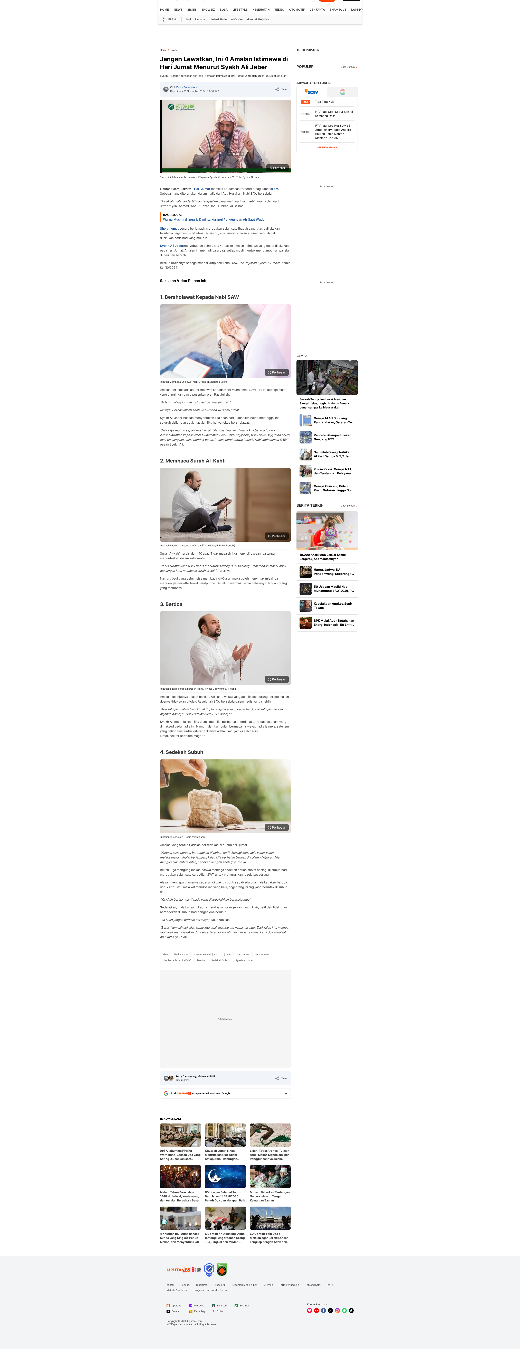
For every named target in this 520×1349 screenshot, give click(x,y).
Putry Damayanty (186, 87)
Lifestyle (240, 9)
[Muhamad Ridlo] (171, 1078)
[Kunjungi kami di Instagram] (337, 1310)
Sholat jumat (169, 228)
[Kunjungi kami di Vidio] (309, 1310)
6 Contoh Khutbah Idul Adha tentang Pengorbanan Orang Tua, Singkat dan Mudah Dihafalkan (225, 1238)
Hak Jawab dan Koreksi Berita (210, 1290)
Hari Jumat (202, 189)
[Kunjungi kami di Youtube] (316, 1310)
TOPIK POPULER (307, 50)
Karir (330, 1285)
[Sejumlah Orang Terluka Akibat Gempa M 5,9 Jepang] (306, 454)
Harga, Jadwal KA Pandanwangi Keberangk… (334, 572)
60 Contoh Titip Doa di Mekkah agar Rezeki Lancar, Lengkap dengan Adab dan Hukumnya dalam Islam (269, 1238)
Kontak (170, 1285)
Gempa (302, 356)
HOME (164, 9)
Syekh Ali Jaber (171, 246)
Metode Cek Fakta (177, 1290)
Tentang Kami (313, 1285)
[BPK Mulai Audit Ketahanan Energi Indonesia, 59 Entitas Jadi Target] (306, 623)
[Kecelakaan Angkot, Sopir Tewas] (306, 606)
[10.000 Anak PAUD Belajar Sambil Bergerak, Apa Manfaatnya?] (327, 530)
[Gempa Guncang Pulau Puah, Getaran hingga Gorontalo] (306, 488)
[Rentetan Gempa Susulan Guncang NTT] (306, 437)
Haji (188, 19)
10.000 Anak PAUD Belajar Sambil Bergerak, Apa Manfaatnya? (323, 557)
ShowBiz (208, 9)
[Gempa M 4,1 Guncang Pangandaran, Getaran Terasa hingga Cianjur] (306, 420)
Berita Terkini (310, 505)
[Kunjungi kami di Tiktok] (351, 1310)
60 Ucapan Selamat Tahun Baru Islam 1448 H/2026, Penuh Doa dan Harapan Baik (225, 1196)
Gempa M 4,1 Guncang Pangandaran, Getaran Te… (334, 420)
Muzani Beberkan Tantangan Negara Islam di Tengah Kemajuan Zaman (270, 1196)
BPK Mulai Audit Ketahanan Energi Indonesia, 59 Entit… (334, 623)
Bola (224, 9)
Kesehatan (261, 9)
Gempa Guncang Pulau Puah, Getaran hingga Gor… (334, 488)
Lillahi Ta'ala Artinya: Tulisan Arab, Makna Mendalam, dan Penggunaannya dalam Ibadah (270, 1155)
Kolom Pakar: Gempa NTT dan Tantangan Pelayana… (333, 471)
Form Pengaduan (289, 1285)
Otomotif (297, 9)
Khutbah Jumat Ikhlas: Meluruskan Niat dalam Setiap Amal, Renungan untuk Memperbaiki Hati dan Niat (224, 1155)
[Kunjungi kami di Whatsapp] (344, 1310)
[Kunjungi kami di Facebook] (323, 1310)
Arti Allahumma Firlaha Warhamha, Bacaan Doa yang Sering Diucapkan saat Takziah (180, 1155)
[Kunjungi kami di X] (330, 1310)
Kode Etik (220, 1285)
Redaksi (185, 1285)
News (178, 9)
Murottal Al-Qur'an (258, 19)
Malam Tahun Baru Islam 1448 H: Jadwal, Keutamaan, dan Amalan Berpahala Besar (180, 1196)
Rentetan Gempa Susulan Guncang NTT (332, 437)
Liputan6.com (194, 1321)
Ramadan (200, 19)
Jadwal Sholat (218, 19)
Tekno (279, 9)
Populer (305, 66)
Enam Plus (338, 9)
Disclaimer (202, 1285)
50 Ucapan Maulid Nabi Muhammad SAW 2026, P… (334, 589)
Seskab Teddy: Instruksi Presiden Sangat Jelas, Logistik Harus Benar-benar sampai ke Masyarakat (324, 403)
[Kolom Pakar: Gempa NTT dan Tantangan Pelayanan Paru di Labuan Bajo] (306, 471)
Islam (274, 189)
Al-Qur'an (237, 19)
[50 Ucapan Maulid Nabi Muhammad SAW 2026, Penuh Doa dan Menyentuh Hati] (306, 589)
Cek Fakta (317, 9)
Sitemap (268, 1285)
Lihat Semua (347, 66)
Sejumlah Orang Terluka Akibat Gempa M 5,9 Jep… (333, 454)
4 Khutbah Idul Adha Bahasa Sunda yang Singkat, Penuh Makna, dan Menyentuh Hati (179, 1238)
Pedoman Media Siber (244, 1285)
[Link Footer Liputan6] (184, 1270)
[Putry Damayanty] (166, 89)
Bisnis (192, 9)
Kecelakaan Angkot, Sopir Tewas (333, 606)
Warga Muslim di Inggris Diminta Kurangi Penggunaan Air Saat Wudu (213, 219)
